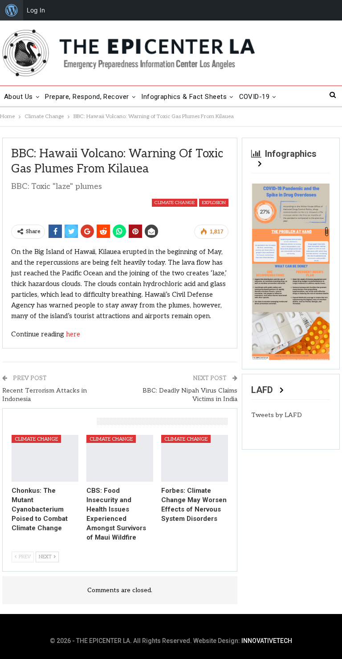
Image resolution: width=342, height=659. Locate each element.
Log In (36, 10)
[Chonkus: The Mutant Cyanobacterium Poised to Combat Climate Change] (45, 458)
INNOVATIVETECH (266, 640)
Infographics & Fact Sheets (184, 97)
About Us (18, 97)
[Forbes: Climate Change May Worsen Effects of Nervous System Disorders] (194, 458)
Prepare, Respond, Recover (87, 97)
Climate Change (175, 202)
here (73, 334)
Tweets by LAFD (276, 415)
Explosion (214, 202)
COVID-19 (254, 97)
